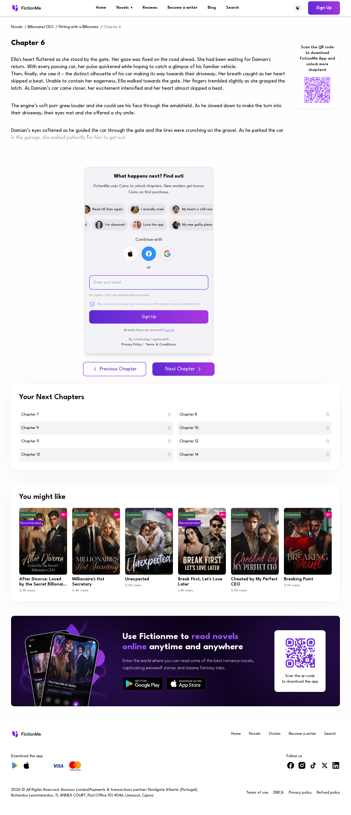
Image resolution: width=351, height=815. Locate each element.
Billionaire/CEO (40, 27)
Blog (212, 8)
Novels (124, 8)
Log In (169, 330)
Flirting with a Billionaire (78, 27)
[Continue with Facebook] (149, 253)
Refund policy (328, 793)
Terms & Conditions (160, 344)
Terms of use (257, 793)
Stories (275, 734)
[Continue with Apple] (130, 253)
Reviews (150, 8)
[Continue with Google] (167, 253)
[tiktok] (313, 767)
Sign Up (324, 8)
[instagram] (302, 767)
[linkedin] (336, 767)
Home (101, 8)
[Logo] (26, 8)
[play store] (143, 683)
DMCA (278, 793)
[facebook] (291, 767)
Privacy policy (300, 793)
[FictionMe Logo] (26, 734)
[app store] (186, 683)
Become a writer (182, 8)
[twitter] (324, 767)
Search (232, 8)
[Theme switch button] (298, 8)
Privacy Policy (132, 344)
